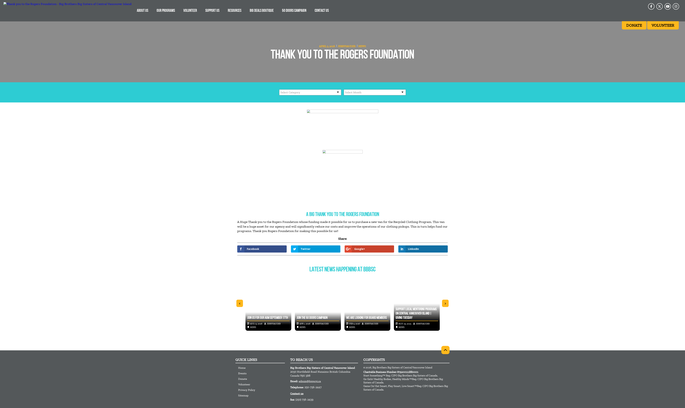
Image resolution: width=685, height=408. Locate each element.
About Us (142, 11)
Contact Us (322, 11)
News (362, 46)
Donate (242, 379)
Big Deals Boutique (262, 11)
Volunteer (190, 11)
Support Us (212, 11)
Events (242, 373)
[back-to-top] (445, 350)
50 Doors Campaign (294, 11)
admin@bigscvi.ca (310, 381)
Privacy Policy (246, 390)
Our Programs (166, 11)
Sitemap (243, 395)
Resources (234, 11)
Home (242, 367)
